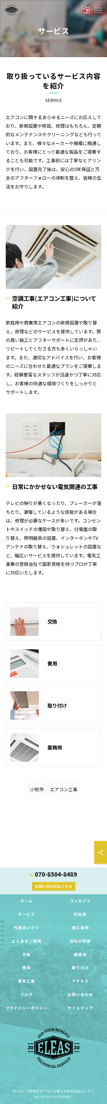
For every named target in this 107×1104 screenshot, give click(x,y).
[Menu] (98, 10)
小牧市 (37, 789)
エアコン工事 (63, 789)
